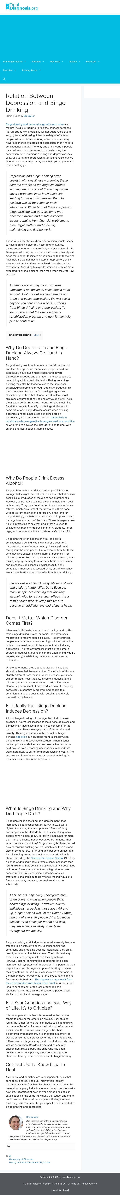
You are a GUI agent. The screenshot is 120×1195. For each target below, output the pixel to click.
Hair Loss (55, 61)
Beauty (73, 61)
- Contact (46, 1183)
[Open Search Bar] (4, 79)
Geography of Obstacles (21, 1159)
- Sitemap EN (58, 1183)
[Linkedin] (8, 1146)
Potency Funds (29, 70)
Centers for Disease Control (47, 858)
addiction (22, 736)
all (10, 1156)
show (36, 335)
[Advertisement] (60, 35)
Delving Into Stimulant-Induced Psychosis (29, 1162)
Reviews (36, 61)
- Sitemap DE (73, 1183)
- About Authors (88, 1183)
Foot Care (91, 61)
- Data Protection (32, 1183)
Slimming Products (13, 61)
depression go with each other (46, 124)
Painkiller (8, 70)
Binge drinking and (17, 124)
